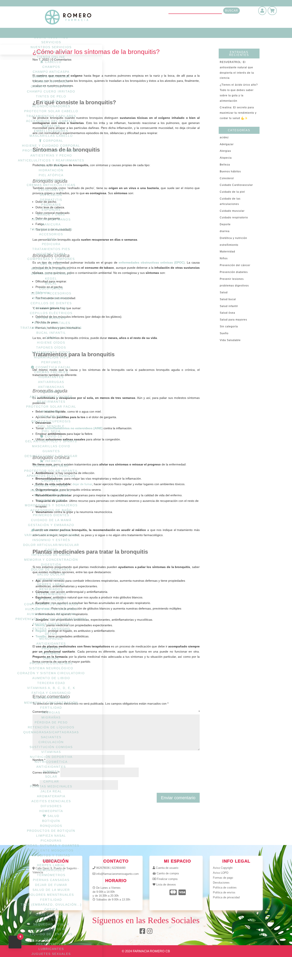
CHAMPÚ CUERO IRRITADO (51, 91)
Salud (224, 292)
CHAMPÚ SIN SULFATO (51, 86)
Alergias (225, 150)
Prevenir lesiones (232, 278)
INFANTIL (53, 461)
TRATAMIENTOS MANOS (51, 229)
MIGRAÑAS (51, 717)
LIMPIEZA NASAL (51, 835)
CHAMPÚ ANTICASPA (51, 71)
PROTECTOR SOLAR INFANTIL (51, 471)
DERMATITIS (51, 199)
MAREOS (51, 860)
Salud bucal (228, 299)
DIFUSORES (51, 806)
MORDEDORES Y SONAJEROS (51, 505)
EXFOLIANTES (51, 190)
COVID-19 (53, 436)
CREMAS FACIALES (51, 372)
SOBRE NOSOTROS (51, 37)
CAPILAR (51, 781)
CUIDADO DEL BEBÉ (51, 466)
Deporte (225, 224)
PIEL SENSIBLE (51, 426)
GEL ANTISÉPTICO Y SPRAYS (51, 441)
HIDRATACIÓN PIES (51, 357)
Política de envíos (224, 892)
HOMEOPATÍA (51, 811)
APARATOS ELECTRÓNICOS (51, 475)
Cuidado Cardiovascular (236, 184)
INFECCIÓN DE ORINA (51, 554)
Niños (224, 258)
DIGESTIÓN (51, 564)
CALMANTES (51, 392)
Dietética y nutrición (233, 238)
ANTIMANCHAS (51, 387)
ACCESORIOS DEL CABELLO (51, 121)
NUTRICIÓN (53, 599)
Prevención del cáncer (235, 265)
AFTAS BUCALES (51, 318)
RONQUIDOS (51, 825)
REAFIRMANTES (51, 401)
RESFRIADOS (51, 589)
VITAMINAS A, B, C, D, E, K (51, 688)
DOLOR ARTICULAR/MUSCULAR (51, 545)
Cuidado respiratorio (234, 217)
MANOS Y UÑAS (51, 214)
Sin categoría (229, 326)
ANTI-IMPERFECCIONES (51, 396)
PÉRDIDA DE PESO (51, 722)
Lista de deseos (166, 884)
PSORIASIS (51, 204)
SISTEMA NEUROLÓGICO (51, 668)
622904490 (118, 867)
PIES (51, 239)
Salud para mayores (233, 319)
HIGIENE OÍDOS (51, 342)
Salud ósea (227, 312)
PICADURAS (51, 840)
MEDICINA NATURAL (53, 530)
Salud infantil (229, 306)
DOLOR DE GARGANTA (51, 569)
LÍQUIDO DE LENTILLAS (51, 934)
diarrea (225, 231)
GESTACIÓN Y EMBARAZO (51, 525)
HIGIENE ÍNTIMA (51, 254)
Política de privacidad (226, 897)
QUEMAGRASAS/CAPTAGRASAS (51, 732)
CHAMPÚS (51, 67)
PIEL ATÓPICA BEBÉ (51, 495)
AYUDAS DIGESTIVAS (51, 624)
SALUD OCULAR (51, 574)
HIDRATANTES (51, 377)
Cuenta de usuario (167, 867)
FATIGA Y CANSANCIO (51, 693)
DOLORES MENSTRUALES (51, 894)
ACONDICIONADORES (51, 106)
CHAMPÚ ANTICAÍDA (51, 81)
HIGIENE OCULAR (51, 929)
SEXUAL (51, 939)
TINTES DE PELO (51, 96)
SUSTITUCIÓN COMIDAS (51, 747)
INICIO (51, 32)
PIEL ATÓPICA (51, 175)
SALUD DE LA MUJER (51, 889)
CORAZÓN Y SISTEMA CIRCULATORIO (51, 673)
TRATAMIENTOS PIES (51, 249)
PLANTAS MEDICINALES (51, 786)
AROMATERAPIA (51, 796)
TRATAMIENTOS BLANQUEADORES (51, 327)
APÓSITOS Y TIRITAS (51, 855)
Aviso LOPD (220, 872)
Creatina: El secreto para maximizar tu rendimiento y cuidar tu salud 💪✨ (238, 113)
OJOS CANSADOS (51, 914)
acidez (224, 137)
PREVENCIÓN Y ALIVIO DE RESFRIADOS (51, 619)
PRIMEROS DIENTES (51, 515)
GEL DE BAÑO (51, 165)
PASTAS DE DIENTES (51, 298)
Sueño (224, 333)
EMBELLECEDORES (51, 131)
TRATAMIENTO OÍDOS (51, 352)
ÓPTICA (51, 909)
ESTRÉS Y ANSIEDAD (51, 629)
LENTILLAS (51, 919)
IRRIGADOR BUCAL (51, 308)
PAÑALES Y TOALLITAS (51, 490)
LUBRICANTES (51, 949)
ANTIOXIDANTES (51, 643)
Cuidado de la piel (232, 191)
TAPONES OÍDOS (51, 347)
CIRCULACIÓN (51, 742)
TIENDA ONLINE (51, 57)
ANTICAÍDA (51, 101)
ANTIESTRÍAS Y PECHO (51, 155)
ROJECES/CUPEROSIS (51, 421)
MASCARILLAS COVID (51, 446)
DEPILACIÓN (51, 195)
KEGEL (51, 278)
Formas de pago (223, 877)
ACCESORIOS (51, 234)
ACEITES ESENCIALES (51, 801)
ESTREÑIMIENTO (51, 594)
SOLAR (51, 776)
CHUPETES (51, 480)
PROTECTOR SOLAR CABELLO (51, 111)
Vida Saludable (230, 340)
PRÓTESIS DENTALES (51, 323)
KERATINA (51, 126)
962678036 (103, 867)
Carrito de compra (168, 873)
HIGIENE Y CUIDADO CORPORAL (51, 145)
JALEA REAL (51, 791)
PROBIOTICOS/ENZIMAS (51, 663)
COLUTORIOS (51, 288)
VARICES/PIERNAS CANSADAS (51, 535)
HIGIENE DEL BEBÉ (51, 485)
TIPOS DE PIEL (51, 416)
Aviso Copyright (223, 867)
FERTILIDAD (51, 707)
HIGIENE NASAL (51, 500)
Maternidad (227, 251)
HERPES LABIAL (51, 584)
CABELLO (53, 62)
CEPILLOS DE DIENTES (51, 303)
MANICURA (51, 224)
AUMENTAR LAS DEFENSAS (51, 614)
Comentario (116, 711)
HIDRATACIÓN (51, 170)
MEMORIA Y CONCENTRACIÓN (51, 559)
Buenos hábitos (230, 171)
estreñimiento (229, 244)
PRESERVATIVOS (51, 944)
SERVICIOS (51, 42)
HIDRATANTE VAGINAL (51, 268)
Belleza (225, 164)
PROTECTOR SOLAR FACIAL (51, 406)
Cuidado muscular (232, 210)
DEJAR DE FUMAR (51, 885)
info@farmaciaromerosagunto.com (117, 873)
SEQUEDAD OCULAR (51, 924)
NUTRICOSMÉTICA (51, 761)
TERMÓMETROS (51, 875)
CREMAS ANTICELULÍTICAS (51, 185)
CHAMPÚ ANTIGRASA (51, 76)
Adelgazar (227, 144)
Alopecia (226, 157)
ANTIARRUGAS (51, 382)
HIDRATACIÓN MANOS (51, 219)
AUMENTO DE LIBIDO (51, 678)
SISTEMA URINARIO (51, 697)
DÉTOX (51, 633)
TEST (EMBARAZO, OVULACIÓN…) (51, 904)
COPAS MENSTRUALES (51, 273)
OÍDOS (51, 337)
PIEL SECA (51, 431)
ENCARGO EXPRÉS (51, 52)
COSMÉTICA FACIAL (52, 367)
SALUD (52, 816)
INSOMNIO (51, 653)
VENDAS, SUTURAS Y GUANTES (51, 845)
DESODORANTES (51, 180)
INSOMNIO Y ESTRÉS (51, 540)
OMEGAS (51, 658)
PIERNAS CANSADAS (51, 880)
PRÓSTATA (51, 648)
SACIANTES (51, 737)
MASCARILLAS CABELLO (51, 135)
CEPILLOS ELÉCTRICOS (51, 313)
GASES (51, 550)
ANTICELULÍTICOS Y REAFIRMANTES (51, 160)
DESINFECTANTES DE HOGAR (51, 456)
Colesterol (227, 178)
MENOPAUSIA (51, 638)
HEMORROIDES (51, 579)
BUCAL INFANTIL (51, 332)
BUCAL (51, 283)
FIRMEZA (51, 771)
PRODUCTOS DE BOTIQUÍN (51, 830)
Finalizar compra (167, 879)
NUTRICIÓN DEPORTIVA (51, 757)
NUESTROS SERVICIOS (51, 47)
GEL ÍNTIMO (51, 263)
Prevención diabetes (234, 272)
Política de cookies (225, 887)
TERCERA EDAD (51, 683)
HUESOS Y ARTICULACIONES (51, 609)
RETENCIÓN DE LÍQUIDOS (51, 727)
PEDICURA (51, 244)
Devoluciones (221, 882)
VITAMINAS (51, 752)
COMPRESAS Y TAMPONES (51, 259)
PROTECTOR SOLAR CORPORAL (51, 150)
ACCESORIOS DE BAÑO (51, 510)
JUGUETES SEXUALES (51, 954)
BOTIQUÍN (51, 821)
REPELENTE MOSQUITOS (51, 850)
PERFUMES (51, 362)
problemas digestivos (234, 285)
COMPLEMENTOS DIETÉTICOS (51, 604)
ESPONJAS (51, 209)
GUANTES (51, 451)
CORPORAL (52, 140)
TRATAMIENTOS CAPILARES (51, 116)
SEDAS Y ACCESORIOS (51, 293)
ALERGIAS (51, 712)
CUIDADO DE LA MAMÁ (51, 520)
